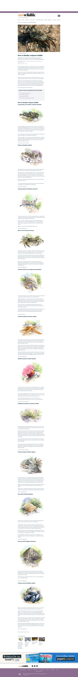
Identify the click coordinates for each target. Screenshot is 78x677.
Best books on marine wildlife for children (27, 97)
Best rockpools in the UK (24, 96)
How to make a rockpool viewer (25, 93)
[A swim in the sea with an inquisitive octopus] (28, 639)
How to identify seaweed (24, 94)
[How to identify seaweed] (35, 639)
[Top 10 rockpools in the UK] (42, 639)
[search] (59, 16)
